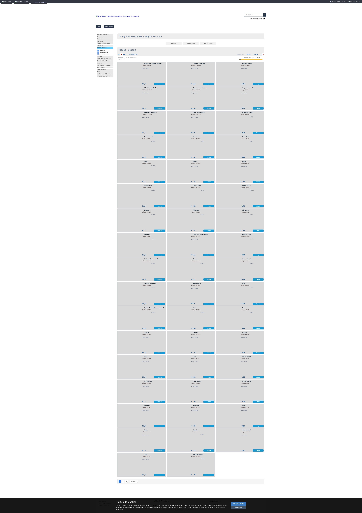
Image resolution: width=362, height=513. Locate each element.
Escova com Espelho (150, 283)
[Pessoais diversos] (208, 41)
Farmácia (100, 41)
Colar (145, 356)
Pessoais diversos (104, 54)
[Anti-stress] (173, 41)
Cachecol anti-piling (199, 63)
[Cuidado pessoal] (191, 41)
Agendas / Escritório (103, 34)
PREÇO (256, 54)
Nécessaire (147, 210)
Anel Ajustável (246, 356)
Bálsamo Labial (246, 234)
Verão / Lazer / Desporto (104, 74)
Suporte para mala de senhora (152, 63)
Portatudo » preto (198, 454)
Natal (98, 71)
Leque (145, 161)
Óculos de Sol (148, 185)
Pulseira (146, 332)
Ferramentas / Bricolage (104, 65)
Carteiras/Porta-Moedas (104, 61)
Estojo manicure (247, 63)
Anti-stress (102, 50)
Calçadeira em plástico (150, 88)
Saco (194, 308)
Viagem (99, 63)
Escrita (99, 39)
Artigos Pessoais (109, 26)
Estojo (195, 161)
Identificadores (101, 69)
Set (243, 308)
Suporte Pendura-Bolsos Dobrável (154, 308)
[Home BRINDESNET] (117, 14)
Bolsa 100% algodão (199, 112)
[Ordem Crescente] (261, 54)
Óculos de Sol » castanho (151, 259)
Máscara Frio (197, 283)
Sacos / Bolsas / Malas (103, 43)
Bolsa (194, 259)
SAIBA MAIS (238, 507)
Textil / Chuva (101, 67)
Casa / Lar (100, 45)
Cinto (243, 283)
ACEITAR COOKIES (238, 503)
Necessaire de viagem (150, 112)
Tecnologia (100, 37)
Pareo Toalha (246, 137)
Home (98, 26)
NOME (248, 54)
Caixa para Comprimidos (200, 234)
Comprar (160, 84)
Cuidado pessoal (103, 52)
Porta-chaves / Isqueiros (104, 58)
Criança (99, 56)
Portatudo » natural (247, 112)
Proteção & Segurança (103, 76)
